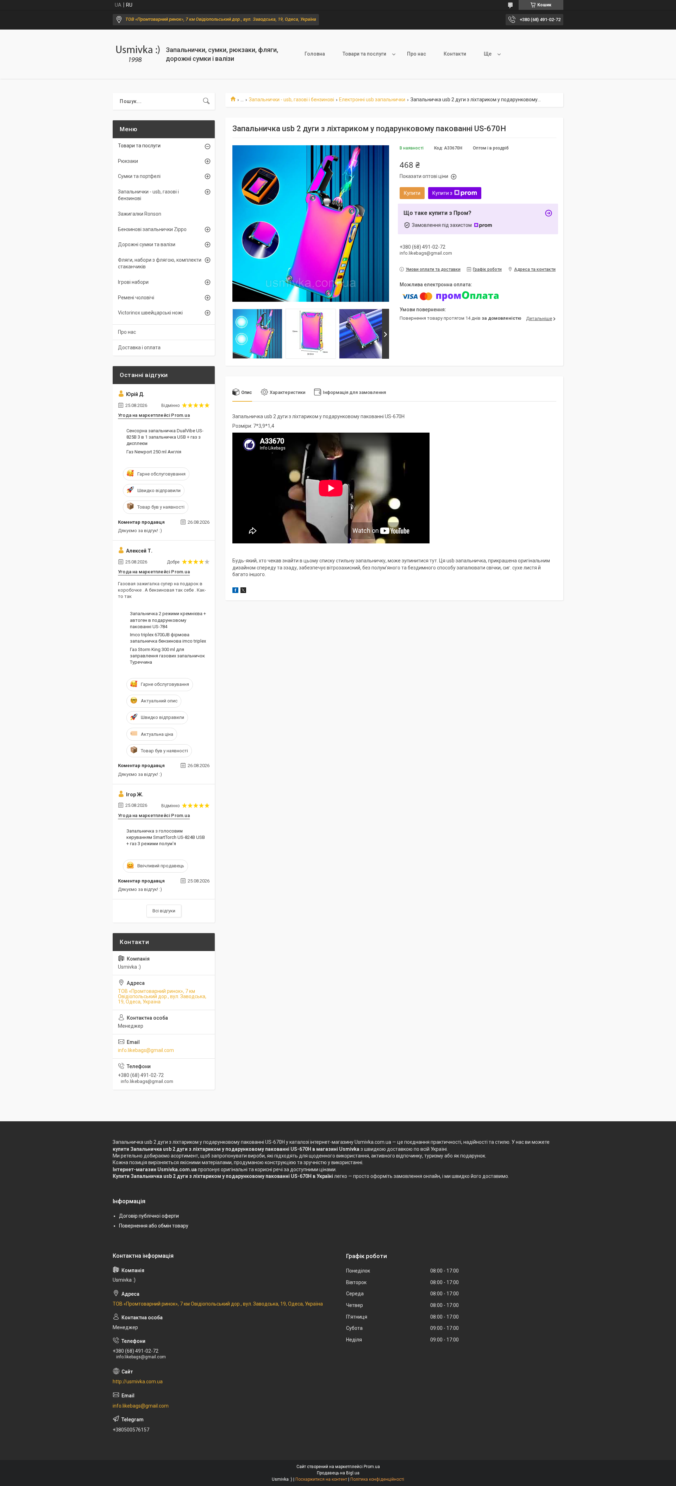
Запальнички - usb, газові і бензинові (291, 99)
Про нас (416, 54)
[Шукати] (206, 101)
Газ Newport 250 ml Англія (153, 451)
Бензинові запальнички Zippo (152, 229)
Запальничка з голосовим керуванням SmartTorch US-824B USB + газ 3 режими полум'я (165, 837)
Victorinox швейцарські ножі (150, 312)
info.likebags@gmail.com (146, 1050)
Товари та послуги (364, 54)
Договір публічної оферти (149, 1216)
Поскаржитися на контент (321, 1479)
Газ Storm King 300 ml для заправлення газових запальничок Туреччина (167, 656)
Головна (315, 54)
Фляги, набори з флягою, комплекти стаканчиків (159, 263)
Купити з (442, 193)
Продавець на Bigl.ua (338, 1473)
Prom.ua (372, 1466)
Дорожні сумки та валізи (146, 244)
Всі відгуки (163, 910)
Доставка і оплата (139, 347)
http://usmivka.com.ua (138, 1381)
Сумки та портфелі (139, 176)
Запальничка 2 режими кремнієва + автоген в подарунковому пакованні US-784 (168, 620)
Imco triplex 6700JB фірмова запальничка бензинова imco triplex (168, 638)
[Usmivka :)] (137, 54)
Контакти (455, 54)
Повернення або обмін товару (153, 1226)
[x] (243, 591)
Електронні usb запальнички (372, 99)
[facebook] (235, 591)
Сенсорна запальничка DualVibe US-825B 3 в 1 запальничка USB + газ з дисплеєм (165, 437)
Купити (412, 193)
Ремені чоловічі (136, 297)
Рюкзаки (128, 161)
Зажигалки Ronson (139, 214)
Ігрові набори (133, 282)
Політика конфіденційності (377, 1479)
